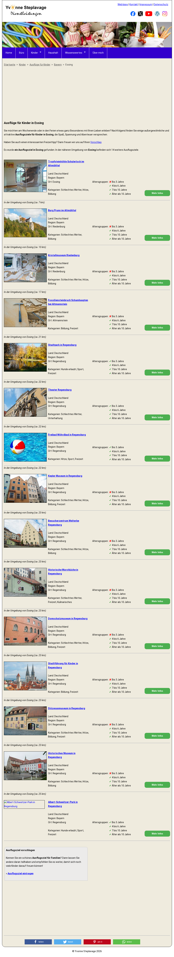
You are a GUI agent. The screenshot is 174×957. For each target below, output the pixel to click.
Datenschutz (161, 4)
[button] (38, 941)
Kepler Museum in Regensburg (65, 476)
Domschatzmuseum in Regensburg (68, 618)
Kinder (34, 52)
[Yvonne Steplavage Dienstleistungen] (26, 15)
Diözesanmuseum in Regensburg (66, 708)
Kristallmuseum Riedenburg (64, 255)
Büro (21, 52)
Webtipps (123, 4)
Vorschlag (95, 142)
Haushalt (53, 52)
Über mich (98, 52)
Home (9, 52)
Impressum (146, 4)
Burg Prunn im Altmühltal (62, 210)
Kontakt (133, 4)
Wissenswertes (73, 52)
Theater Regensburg (60, 389)
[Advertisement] (87, 94)
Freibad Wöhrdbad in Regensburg (67, 434)
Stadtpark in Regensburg (62, 345)
